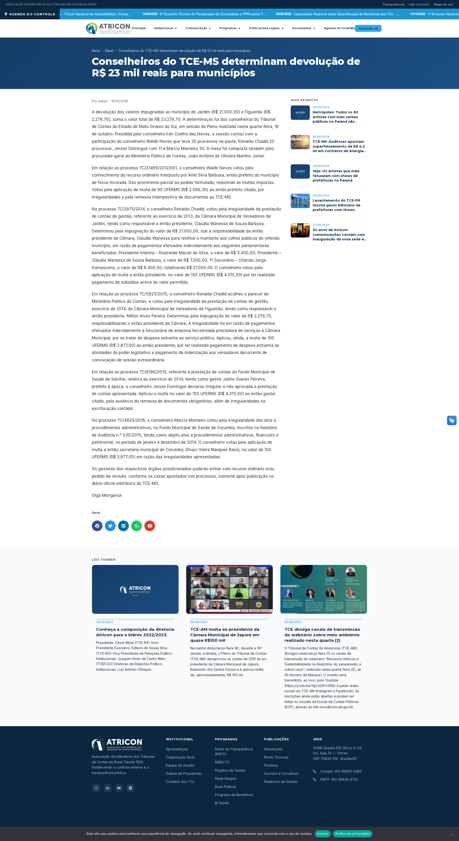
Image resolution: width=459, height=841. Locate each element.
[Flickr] (130, 788)
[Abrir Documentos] (314, 28)
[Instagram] (96, 788)
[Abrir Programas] (239, 28)
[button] (351, 28)
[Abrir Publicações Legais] (282, 28)
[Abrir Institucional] (175, 28)
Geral (109, 51)
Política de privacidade (352, 833)
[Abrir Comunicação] (209, 28)
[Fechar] (451, 833)
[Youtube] (119, 788)
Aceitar (322, 833)
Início (96, 51)
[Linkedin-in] (107, 788)
